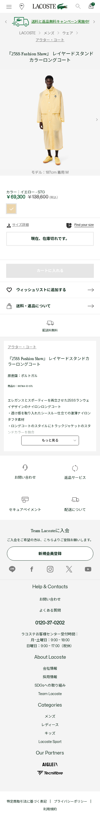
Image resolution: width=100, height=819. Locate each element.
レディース (50, 725)
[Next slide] (97, 120)
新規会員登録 (50, 554)
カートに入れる (50, 271)
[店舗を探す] (21, 6)
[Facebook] (31, 569)
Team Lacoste (50, 694)
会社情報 (50, 668)
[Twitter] (69, 569)
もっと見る (50, 440)
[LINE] (12, 569)
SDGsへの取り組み (50, 685)
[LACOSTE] (50, 6)
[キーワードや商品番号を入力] (78, 6)
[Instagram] (50, 569)
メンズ (50, 716)
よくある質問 (50, 610)
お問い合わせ (50, 599)
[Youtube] (88, 569)
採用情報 (50, 677)
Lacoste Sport (50, 741)
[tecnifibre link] (50, 773)
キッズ (50, 733)
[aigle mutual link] (50, 764)
